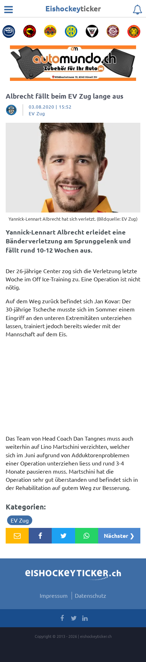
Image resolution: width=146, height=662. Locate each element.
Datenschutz (90, 595)
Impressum (54, 595)
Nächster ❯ (119, 535)
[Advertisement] (73, 388)
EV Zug (20, 520)
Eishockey (73, 8)
